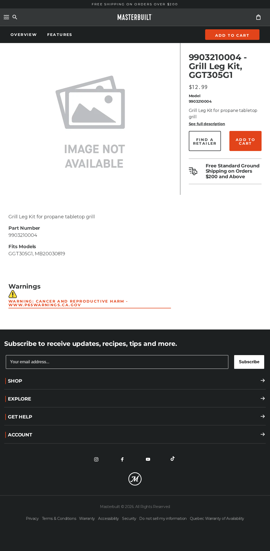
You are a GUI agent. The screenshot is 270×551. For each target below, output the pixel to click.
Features (60, 34)
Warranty (87, 518)
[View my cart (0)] (258, 17)
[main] (135, 164)
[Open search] (15, 17)
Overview (25, 34)
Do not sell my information (163, 518)
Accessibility (109, 518)
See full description (207, 123)
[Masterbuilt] (135, 17)
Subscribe (249, 362)
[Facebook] (122, 459)
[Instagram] (96, 459)
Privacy (33, 518)
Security (129, 518)
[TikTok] (174, 459)
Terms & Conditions (59, 518)
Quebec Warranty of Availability (217, 518)
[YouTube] (148, 459)
